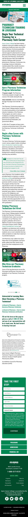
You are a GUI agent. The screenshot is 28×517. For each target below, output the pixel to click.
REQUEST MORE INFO (14, 9)
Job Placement (8, 485)
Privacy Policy (20, 425)
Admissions (14, 447)
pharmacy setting (7, 178)
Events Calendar (20, 483)
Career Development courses (10, 226)
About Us (22, 478)
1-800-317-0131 (18, 319)
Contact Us (21, 480)
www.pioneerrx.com (15, 350)
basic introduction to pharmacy (11, 145)
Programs (14, 442)
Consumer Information (18, 507)
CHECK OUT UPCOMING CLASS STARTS (14, 1)
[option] (15, 283)
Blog (23, 485)
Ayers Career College (8, 43)
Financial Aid (14, 452)
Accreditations (7, 507)
